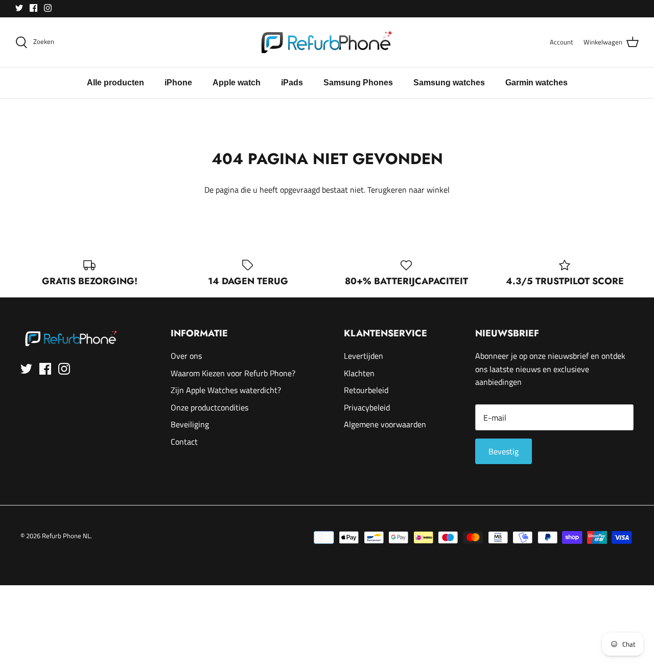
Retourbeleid (366, 390)
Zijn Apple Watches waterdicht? (226, 390)
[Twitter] (19, 8)
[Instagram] (48, 8)
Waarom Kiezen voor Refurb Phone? (233, 373)
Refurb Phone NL (66, 536)
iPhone (178, 82)
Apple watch (237, 82)
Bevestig (503, 451)
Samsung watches (449, 82)
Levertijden (363, 356)
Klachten (359, 373)
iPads (292, 82)
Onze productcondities (209, 407)
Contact (184, 441)
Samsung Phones (358, 82)
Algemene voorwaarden (385, 424)
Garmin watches (536, 82)
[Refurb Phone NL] (327, 42)
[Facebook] (33, 8)
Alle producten (115, 82)
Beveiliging (190, 424)
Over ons (186, 356)
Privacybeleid (367, 407)
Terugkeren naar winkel (408, 189)
